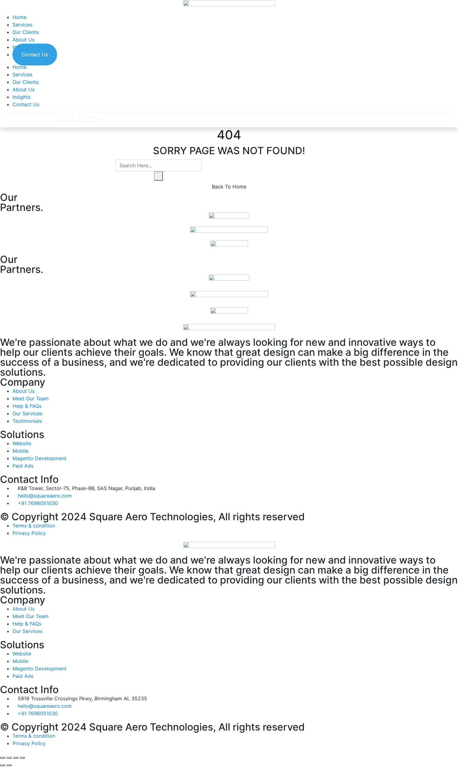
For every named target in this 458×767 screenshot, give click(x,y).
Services (22, 24)
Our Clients (25, 32)
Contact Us (34, 54)
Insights (21, 97)
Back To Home (229, 186)
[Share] (9, 758)
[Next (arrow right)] (9, 765)
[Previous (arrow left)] (2, 765)
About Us (23, 39)
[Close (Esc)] (2, 758)
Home (19, 17)
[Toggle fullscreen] (15, 758)
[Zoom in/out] (22, 758)
